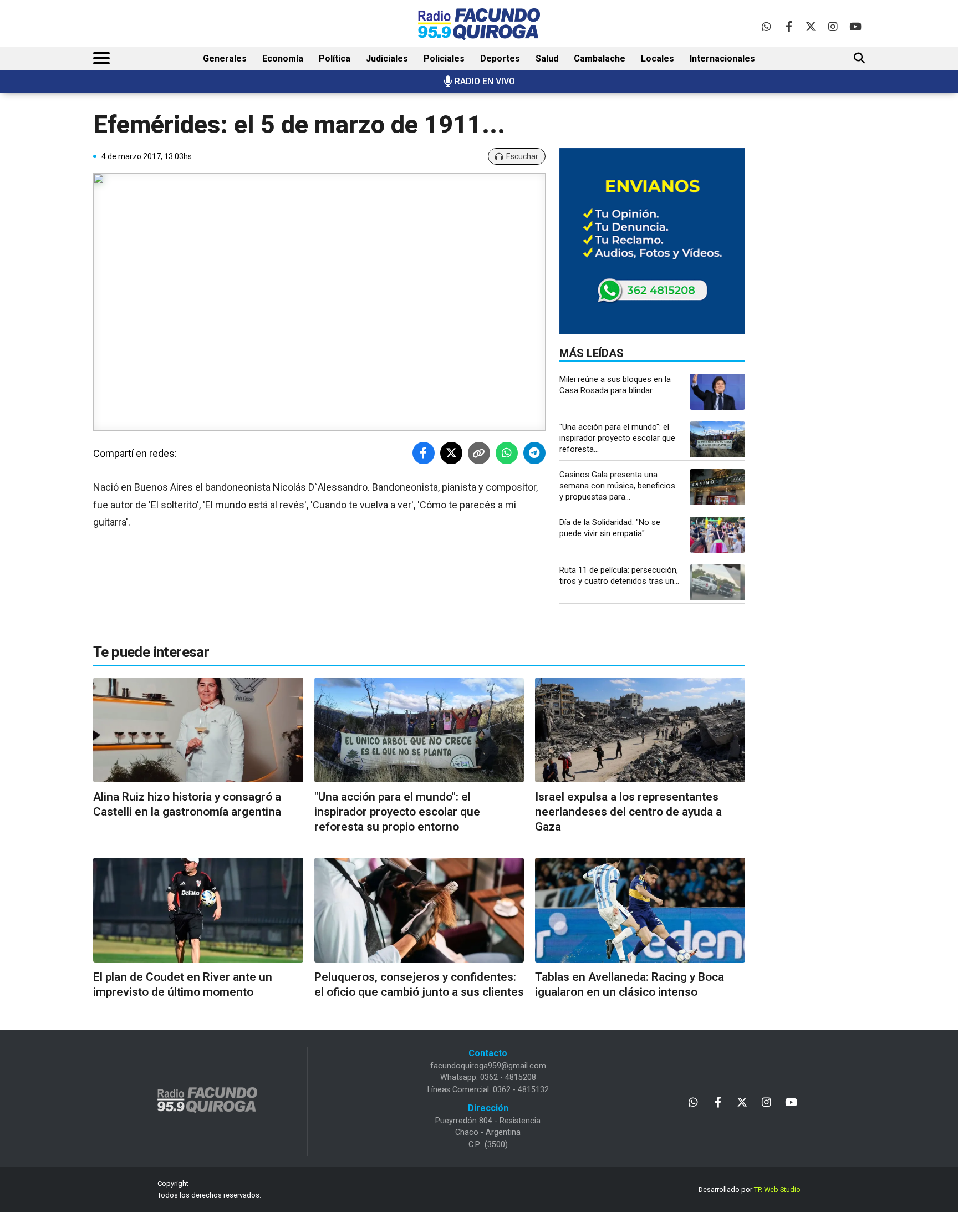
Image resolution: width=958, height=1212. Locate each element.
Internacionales (722, 58)
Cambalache (599, 58)
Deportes (500, 58)
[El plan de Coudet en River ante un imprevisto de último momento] (198, 910)
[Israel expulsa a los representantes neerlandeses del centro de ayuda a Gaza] (640, 730)
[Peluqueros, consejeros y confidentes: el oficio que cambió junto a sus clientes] (419, 910)
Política (334, 58)
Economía (282, 58)
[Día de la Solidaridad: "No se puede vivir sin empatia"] (717, 535)
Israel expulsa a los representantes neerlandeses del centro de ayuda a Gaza (628, 812)
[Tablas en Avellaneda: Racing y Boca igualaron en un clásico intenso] (640, 910)
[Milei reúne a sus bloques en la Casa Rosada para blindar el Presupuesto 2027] (717, 392)
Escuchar (522, 156)
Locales (657, 58)
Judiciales (387, 58)
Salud (547, 58)
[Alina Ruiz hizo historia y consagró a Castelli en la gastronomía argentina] (198, 730)
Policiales (444, 58)
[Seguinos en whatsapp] (766, 26)
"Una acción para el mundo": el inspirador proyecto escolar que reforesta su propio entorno (397, 812)
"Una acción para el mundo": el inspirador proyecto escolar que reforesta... (617, 438)
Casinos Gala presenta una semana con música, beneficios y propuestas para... (617, 486)
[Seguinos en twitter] (811, 26)
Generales (225, 58)
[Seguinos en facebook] (788, 26)
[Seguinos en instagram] (833, 26)
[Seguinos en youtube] (855, 26)
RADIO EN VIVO (485, 81)
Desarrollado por (750, 1189)
